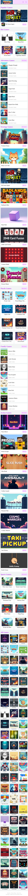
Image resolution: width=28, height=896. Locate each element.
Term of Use (19, 893)
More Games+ (24, 60)
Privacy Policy (13, 893)
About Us (8, 893)
